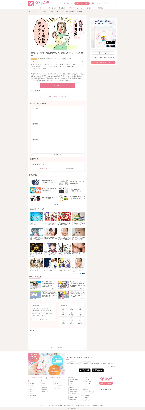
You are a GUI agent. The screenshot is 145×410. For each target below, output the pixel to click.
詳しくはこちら (111, 366)
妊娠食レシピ (45, 389)
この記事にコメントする (59, 96)
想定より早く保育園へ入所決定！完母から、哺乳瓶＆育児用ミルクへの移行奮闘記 (62, 11)
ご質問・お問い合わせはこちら (103, 62)
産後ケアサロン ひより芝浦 (88, 392)
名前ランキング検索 (73, 379)
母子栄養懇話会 (86, 400)
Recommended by (76, 273)
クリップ (53, 288)
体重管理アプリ (72, 399)
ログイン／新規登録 (82, 3)
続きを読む (57, 85)
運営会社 (53, 405)
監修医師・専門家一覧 (55, 377)
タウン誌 (71, 385)
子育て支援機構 (86, 397)
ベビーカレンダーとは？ (46, 405)
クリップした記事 (57, 347)
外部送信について (70, 405)
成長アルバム (91, 8)
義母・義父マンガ (47, 310)
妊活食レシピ (45, 391)
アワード (71, 381)
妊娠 (47, 313)
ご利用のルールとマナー (103, 53)
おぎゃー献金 (85, 399)
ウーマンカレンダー (87, 381)
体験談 (43, 383)
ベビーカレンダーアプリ (74, 397)
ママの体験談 (40, 315)
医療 (34, 315)
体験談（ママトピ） (52, 58)
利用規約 (95, 405)
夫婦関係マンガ (36, 310)
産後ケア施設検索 (58, 385)
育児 (31, 393)
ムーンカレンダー (86, 379)
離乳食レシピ (45, 387)
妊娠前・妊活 (32, 387)
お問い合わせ (100, 405)
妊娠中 (31, 389)
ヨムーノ (84, 387)
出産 (51, 313)
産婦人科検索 (57, 387)
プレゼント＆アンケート (74, 389)
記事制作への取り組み (37, 377)
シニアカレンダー (86, 383)
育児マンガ (46, 308)
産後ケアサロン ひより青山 (88, 391)
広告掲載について (89, 405)
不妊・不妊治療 (33, 395)
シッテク (84, 385)
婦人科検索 (57, 388)
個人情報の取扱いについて (61, 405)
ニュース (44, 8)
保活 (60, 58)
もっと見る (56, 154)
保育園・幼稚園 (67, 58)
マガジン (71, 383)
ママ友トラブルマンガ (38, 313)
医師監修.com (85, 389)
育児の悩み (42, 58)
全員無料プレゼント (73, 391)
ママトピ (39, 11)
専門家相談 (53, 8)
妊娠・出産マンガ (37, 308)
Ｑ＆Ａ (72, 8)
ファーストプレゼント (73, 393)
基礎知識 (63, 8)
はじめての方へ (69, 3)
